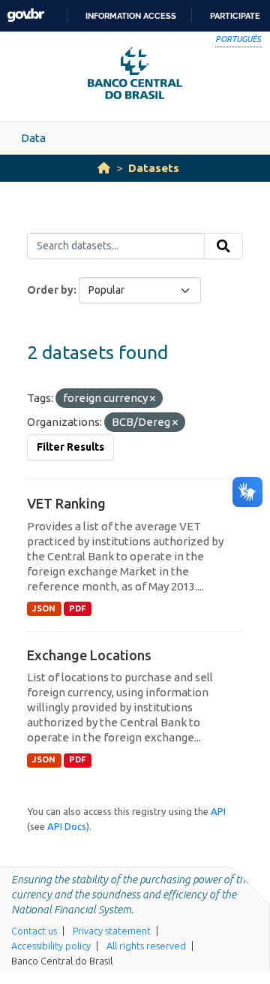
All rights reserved (146, 945)
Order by (50, 290)
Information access (131, 16)
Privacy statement (112, 930)
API (218, 811)
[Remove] (152, 398)
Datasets (153, 167)
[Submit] (223, 246)
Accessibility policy (51, 945)
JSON (44, 608)
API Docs (66, 826)
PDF (77, 608)
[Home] (104, 167)
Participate (235, 16)
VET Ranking (66, 503)
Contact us (34, 930)
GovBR (25, 15)
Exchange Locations (89, 655)
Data (33, 137)
